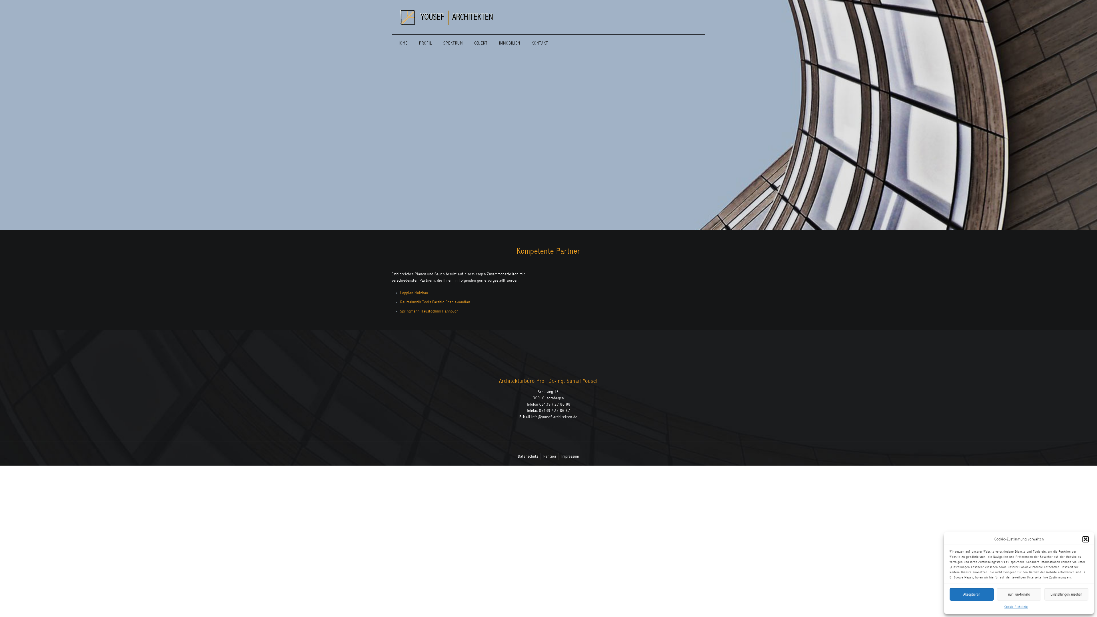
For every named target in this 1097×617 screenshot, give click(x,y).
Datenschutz (528, 456)
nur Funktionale (1019, 594)
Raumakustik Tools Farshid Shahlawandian (435, 302)
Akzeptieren (971, 594)
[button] (1085, 539)
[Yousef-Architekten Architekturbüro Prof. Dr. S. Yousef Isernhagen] (446, 17)
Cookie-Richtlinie (1016, 607)
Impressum (570, 456)
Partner (549, 456)
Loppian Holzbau (414, 293)
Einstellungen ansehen (1066, 594)
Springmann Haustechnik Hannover (429, 311)
